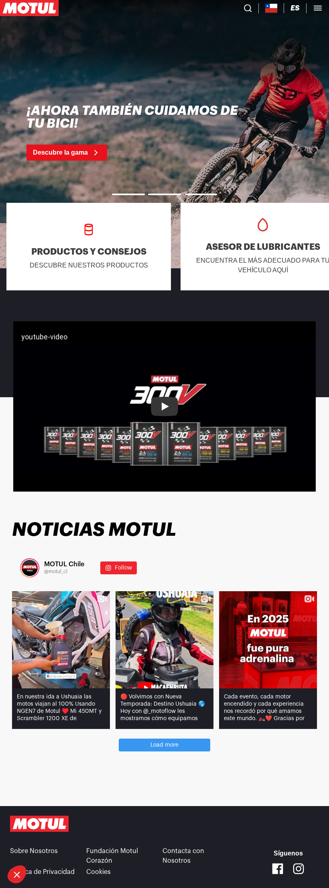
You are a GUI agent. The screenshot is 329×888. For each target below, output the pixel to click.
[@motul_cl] (30, 568)
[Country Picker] (271, 8)
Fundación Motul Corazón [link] (112, 856)
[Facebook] (277, 868)
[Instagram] (298, 868)
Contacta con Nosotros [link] (183, 856)
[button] (16, 874)
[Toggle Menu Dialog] (318, 8)
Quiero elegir (50, 847)
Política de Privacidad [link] (42, 872)
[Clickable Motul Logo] (29, 8)
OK (134, 847)
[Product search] (248, 8)
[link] (133, 132)
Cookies (98, 872)
